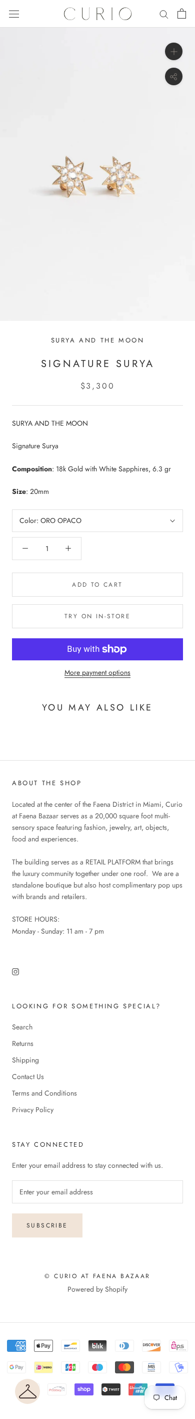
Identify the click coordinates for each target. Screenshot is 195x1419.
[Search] (164, 14)
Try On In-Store (97, 616)
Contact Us (28, 1077)
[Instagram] (15, 971)
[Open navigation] (14, 14)
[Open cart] (182, 14)
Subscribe (47, 1225)
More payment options (97, 672)
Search (22, 1027)
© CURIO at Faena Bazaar (97, 1276)
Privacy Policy (33, 1110)
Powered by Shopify (98, 1289)
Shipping (25, 1060)
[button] (27, 1391)
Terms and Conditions (44, 1093)
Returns (23, 1043)
